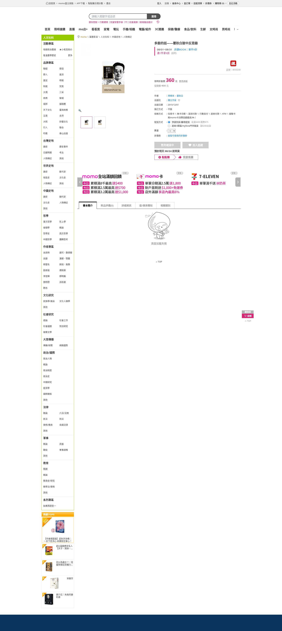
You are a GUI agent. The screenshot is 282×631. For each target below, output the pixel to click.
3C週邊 (159, 29)
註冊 (167, 3)
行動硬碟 (104, 22)
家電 (106, 29)
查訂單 (187, 3)
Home (84, 36)
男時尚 (226, 29)
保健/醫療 (174, 29)
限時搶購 (59, 29)
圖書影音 (93, 36)
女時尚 (214, 29)
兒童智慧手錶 (116, 22)
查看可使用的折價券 (177, 135)
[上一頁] (80, 182)
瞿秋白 (180, 95)
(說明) (174, 53)
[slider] (159, 182)
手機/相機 (129, 29)
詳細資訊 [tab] (126, 205)
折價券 (208, 3)
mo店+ (83, 29)
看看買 (96, 29)
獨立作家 (172, 100)
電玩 (116, 29)
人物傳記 (127, 36)
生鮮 (203, 29)
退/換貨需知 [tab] (146, 205)
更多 (70, 55)
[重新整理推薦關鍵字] (158, 22)
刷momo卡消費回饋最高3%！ (182, 117)
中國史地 (116, 36)
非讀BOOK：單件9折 (185, 49)
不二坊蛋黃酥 (131, 22)
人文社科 (105, 36)
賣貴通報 (183, 81)
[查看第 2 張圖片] (100, 122)
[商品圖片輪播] (113, 77)
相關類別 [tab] (165, 205)
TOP (160, 261)
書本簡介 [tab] (88, 205)
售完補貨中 (167, 145)
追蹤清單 (198, 3)
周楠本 (171, 95)
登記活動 (233, 3)
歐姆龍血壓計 (146, 22)
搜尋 (153, 16)
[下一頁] (238, 182)
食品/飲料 (190, 29)
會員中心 (176, 3)
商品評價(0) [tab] (107, 205)
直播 (72, 29)
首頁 (47, 29)
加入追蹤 (198, 145)
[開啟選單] (238, 29)
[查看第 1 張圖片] (86, 122)
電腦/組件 (145, 29)
